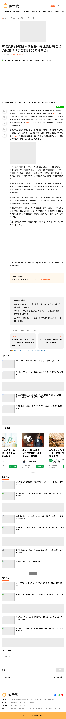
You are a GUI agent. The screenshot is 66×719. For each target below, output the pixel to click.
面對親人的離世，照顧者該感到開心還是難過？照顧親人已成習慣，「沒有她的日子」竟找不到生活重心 (39, 396)
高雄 (28, 330)
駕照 (35, 330)
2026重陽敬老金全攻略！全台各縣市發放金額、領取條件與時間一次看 (40, 584)
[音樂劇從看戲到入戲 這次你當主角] (8, 564)
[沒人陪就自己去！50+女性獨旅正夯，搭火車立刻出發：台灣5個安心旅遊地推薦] (8, 620)
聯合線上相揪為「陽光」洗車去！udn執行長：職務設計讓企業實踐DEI (39, 373)
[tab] (31, 472)
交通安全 (14, 330)
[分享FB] (4, 111)
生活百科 (33, 11)
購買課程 (53, 5)
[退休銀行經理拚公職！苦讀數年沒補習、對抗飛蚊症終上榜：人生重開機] (8, 496)
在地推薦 (25, 11)
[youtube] (62, 695)
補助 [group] (28, 18)
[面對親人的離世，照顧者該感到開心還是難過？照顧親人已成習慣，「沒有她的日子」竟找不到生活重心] (8, 398)
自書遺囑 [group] (20, 18)
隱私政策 (58, 708)
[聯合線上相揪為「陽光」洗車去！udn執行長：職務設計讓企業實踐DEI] (8, 375)
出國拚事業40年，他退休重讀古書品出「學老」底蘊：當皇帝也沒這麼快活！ (39, 551)
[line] (59, 695)
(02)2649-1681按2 (36, 699)
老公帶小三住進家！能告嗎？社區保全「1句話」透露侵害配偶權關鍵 (39, 407)
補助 (22, 330)
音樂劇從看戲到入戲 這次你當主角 (28, 561)
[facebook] (55, 695)
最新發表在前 (58, 677)
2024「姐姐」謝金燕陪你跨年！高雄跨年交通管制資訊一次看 (38, 361)
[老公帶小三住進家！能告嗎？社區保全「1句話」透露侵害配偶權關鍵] (8, 409)
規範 (3, 670)
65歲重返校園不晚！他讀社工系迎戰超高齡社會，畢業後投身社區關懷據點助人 (39, 517)
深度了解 (13, 466)
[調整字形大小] (4, 135)
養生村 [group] (5, 18)
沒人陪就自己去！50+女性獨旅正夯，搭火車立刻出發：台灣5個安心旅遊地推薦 (40, 618)
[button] (61, 5)
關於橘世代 (14, 702)
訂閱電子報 (30, 708)
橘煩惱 (50, 11)
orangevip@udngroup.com (19, 699)
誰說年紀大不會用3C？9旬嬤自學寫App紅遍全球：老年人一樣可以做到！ (39, 483)
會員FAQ (22, 705)
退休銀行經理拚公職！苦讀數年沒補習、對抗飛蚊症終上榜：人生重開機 (39, 494)
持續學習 (16, 11)
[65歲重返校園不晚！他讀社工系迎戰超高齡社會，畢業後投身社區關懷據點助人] (8, 519)
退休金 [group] (13, 18)
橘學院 (57, 11)
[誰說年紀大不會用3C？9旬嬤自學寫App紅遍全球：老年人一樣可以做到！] (8, 485)
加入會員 (13, 708)
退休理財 (8, 11)
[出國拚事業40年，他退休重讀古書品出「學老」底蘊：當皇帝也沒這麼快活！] (8, 553)
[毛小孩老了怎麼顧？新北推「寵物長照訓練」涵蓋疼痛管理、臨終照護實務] (8, 631)
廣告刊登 (23, 702)
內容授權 (31, 702)
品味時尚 (42, 11)
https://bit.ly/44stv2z (44, 279)
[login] (58, 5)
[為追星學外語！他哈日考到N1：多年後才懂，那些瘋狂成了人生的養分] (8, 530)
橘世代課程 (14, 705)
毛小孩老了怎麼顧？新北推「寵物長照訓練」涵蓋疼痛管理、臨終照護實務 (39, 629)
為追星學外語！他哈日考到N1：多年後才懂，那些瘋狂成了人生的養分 (40, 528)
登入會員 (21, 708)
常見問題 (39, 708)
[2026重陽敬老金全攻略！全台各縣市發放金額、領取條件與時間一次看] (8, 586)
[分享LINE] (4, 117)
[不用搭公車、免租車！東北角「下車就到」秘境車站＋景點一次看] (8, 597)
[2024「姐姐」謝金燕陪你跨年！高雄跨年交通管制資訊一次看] (8, 364)
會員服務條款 (48, 708)
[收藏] (4, 129)
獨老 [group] (34, 18)
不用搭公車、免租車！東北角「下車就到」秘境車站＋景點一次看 (39, 594)
